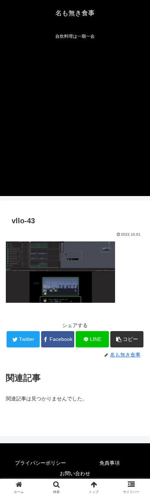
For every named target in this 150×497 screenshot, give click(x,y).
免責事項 (109, 463)
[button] (126, 339)
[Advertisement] (75, 121)
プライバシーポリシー (40, 463)
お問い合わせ (75, 473)
